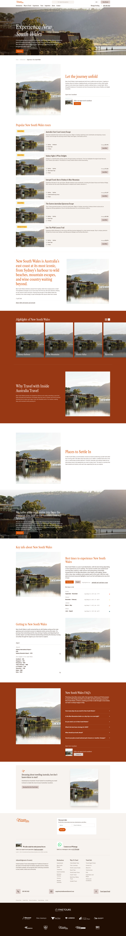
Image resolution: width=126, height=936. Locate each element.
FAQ (87, 872)
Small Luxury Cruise (75, 867)
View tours (19, 51)
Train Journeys (74, 865)
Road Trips (73, 870)
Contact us (77, 103)
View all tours (69, 582)
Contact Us (88, 865)
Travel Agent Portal (91, 863)
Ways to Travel (27, 5)
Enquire (78, 582)
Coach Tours (73, 874)
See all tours (105, 2)
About (53, 5)
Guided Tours (73, 881)
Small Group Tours (75, 872)
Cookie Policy (25, 900)
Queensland (60, 863)
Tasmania (59, 869)
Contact (58, 5)
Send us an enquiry (38, 849)
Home (17, 59)
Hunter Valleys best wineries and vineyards (25, 302)
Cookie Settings (41, 900)
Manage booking (95, 5)
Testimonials (89, 870)
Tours (41, 5)
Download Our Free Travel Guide (30, 787)
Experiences (36, 5)
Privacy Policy (18, 900)
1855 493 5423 (106, 5)
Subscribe (62, 829)
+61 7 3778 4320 (75, 849)
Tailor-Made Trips (74, 863)
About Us (88, 867)
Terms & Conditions (33, 900)
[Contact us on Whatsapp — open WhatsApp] (60, 844)
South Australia (61, 872)
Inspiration (47, 5)
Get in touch (20, 533)
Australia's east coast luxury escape (100, 582)
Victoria (59, 878)
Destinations (19, 5)
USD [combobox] (96, 2)
